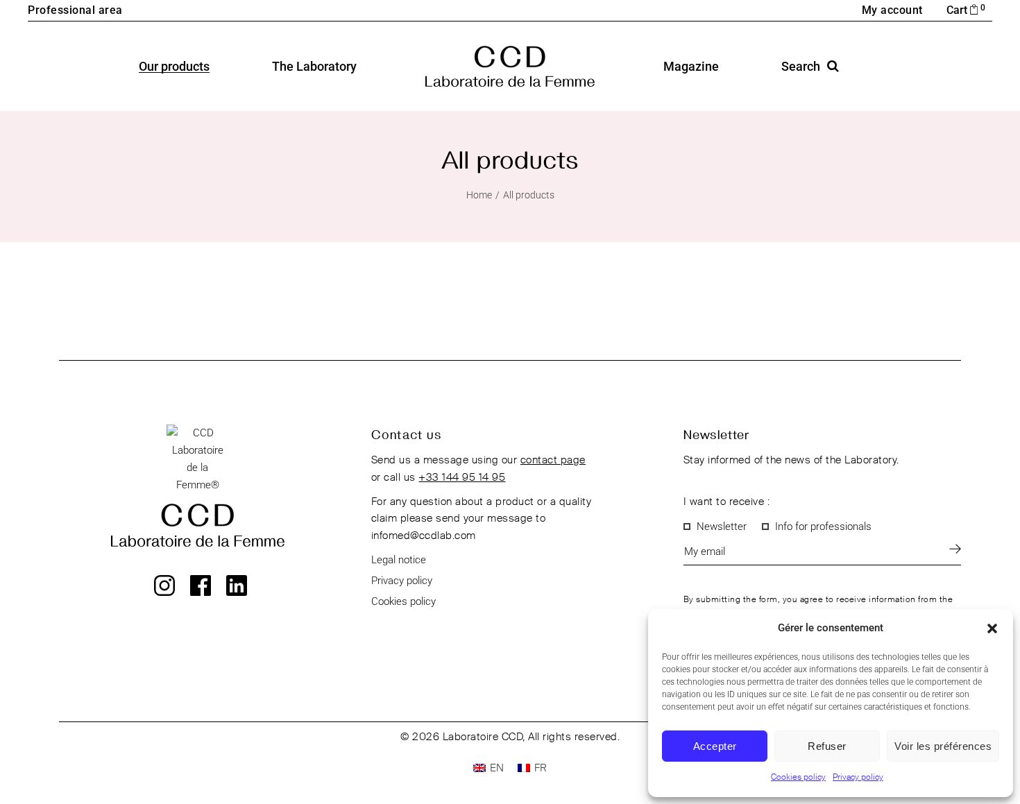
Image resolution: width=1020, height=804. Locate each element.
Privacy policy (858, 777)
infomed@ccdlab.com (423, 536)
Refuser (827, 746)
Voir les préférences (943, 746)
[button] (992, 628)
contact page (553, 460)
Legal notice (398, 560)
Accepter (715, 746)
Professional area (75, 10)
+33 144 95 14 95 (461, 477)
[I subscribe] (955, 548)
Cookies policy (798, 777)
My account (892, 10)
